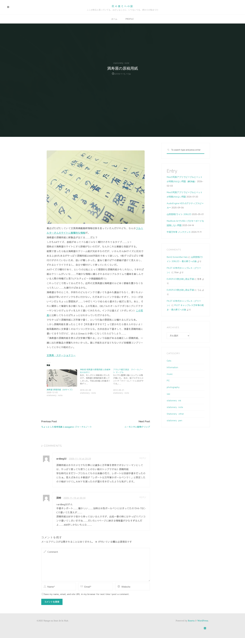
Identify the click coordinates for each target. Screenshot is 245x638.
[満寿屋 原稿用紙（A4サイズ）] (62, 378)
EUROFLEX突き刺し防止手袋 (180, 279)
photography (173, 387)
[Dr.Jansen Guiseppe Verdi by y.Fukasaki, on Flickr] (95, 186)
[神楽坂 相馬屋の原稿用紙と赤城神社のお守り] (96, 383)
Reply (143, 458)
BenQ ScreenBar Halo (177, 257)
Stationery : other (175, 414)
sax (168, 394)
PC (168, 380)
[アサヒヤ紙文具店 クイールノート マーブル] (129, 383)
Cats (169, 361)
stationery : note (121, 63)
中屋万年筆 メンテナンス (179, 232)
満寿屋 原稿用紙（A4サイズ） (60, 389)
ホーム (114, 19)
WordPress (202, 620)
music (170, 374)
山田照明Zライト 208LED (179, 214)
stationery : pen (174, 420)
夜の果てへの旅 (122, 6)
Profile (129, 19)
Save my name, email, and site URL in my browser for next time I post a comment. (86, 594)
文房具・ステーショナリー (61, 355)
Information (172, 367)
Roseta (191, 620)
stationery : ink (174, 400)
